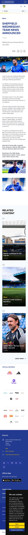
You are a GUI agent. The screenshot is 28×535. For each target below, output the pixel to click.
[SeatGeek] (5, 416)
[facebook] (18, 51)
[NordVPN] (17, 416)
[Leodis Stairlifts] (23, 416)
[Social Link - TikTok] (16, 463)
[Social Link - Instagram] (12, 463)
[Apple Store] (6, 480)
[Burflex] (23, 393)
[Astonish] (11, 393)
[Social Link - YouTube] (20, 463)
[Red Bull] (10, 373)
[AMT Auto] (17, 399)
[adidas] (18, 373)
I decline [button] (17, 527)
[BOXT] (11, 410)
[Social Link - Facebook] (4, 463)
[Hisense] (5, 393)
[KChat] (14, 381)
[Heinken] (17, 410)
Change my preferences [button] (17, 530)
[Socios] (23, 410)
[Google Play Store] (16, 480)
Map (6, 448)
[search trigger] (21, 6)
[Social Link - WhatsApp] (4, 467)
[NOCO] (5, 410)
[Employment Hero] (11, 422)
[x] (21, 51)
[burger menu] (25, 6)
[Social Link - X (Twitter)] (8, 463)
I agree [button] (16, 524)
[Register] (24, 2)
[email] (24, 51)
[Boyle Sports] (17, 393)
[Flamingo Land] (11, 416)
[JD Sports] (11, 399)
